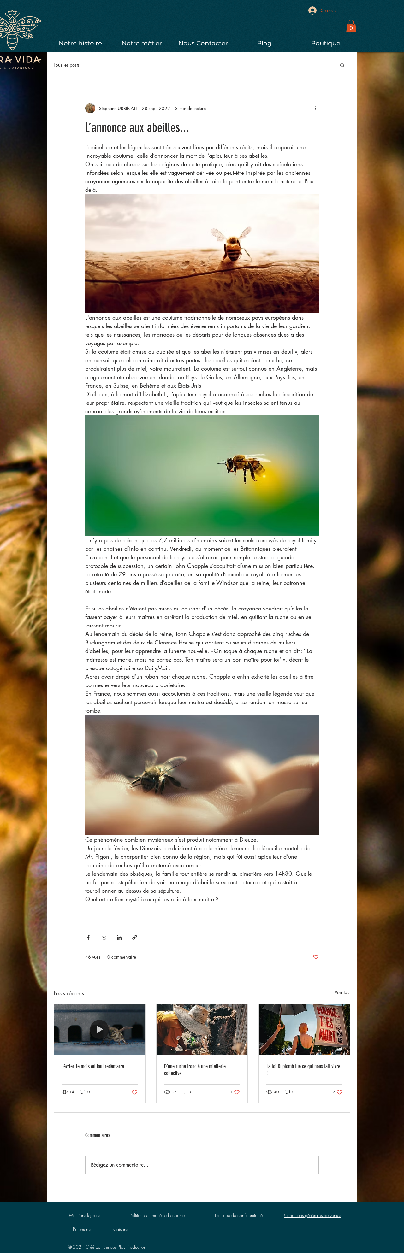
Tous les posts (67, 65)
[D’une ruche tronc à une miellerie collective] (202, 1029)
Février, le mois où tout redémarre (93, 1066)
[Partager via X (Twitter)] (104, 937)
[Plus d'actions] (315, 108)
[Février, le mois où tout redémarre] (99, 1029)
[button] (351, 26)
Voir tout (342, 992)
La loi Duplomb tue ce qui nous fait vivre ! (303, 1070)
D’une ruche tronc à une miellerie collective (195, 1070)
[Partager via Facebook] (88, 937)
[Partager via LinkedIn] (119, 937)
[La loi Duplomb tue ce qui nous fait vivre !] (304, 1029)
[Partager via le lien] (135, 937)
